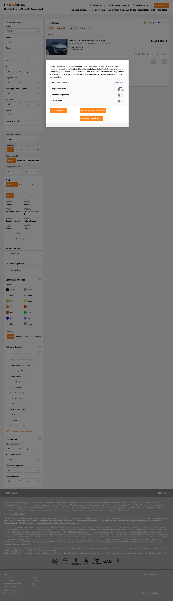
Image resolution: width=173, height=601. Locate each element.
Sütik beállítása (58, 111)
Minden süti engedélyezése (91, 118)
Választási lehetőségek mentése (93, 111)
